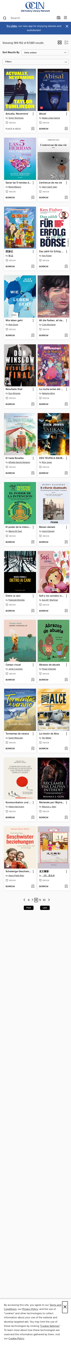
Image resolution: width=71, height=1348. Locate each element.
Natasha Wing (48, 393)
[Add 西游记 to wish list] (33, 267)
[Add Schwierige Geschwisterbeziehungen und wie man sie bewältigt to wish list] (33, 886)
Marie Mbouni (14, 187)
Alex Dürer (13, 324)
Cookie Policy (16, 1338)
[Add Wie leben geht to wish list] (33, 336)
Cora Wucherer (49, 324)
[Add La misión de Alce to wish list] (66, 749)
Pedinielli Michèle (16, 600)
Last (45, 907)
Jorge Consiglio (15, 669)
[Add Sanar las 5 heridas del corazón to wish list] (33, 198)
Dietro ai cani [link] (13, 595)
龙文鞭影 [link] (44, 871)
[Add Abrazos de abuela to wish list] (66, 680)
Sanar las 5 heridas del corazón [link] (18, 182)
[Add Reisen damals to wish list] (66, 542)
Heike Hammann (16, 806)
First (28, 907)
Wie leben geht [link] (14, 320)
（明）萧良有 (48, 875)
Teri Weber (46, 738)
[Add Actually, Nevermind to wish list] (33, 129)
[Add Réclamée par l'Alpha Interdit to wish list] (66, 818)
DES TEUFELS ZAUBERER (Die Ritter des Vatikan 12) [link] (52, 458)
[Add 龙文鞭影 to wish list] (66, 886)
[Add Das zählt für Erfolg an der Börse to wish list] (66, 267)
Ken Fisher (47, 255)
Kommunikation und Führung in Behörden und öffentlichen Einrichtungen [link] (18, 802)
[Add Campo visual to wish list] (33, 680)
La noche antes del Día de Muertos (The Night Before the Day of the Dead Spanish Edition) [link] (52, 389)
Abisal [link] (42, 113)
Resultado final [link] (14, 389)
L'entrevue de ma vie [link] (50, 182)
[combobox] (29, 18)
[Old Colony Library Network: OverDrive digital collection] (35, 7)
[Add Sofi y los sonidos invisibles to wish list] (66, 611)
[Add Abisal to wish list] (66, 129)
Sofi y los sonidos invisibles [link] (52, 595)
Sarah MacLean (15, 738)
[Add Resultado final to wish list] (33, 404)
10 (44, 900)
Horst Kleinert (48, 531)
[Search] (4, 18)
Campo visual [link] (13, 664)
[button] (60, 43)
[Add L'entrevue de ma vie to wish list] (66, 198)
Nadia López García (51, 118)
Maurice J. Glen (49, 806)
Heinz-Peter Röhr (16, 875)
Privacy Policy (30, 1309)
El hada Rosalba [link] (15, 458)
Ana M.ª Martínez (50, 600)
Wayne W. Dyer (15, 531)
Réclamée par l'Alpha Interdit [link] (52, 802)
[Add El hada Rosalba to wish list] (33, 473)
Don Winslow (14, 393)
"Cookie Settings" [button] (50, 1326)
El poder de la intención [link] (18, 527)
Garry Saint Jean (49, 187)
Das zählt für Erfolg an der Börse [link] (52, 251)
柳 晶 (10, 255)
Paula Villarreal (49, 669)
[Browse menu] (65, 18)
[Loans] (59, 18)
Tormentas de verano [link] (17, 733)
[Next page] (49, 900)
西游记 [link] (9, 251)
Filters (8, 61)
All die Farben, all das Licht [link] (52, 320)
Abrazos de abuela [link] (49, 664)
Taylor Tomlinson (16, 118)
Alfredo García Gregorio (19, 462)
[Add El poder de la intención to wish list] (33, 542)
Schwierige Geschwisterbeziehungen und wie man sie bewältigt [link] (18, 871)
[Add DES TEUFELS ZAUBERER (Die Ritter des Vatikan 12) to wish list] (66, 473)
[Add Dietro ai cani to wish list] (33, 611)
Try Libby (11, 26)
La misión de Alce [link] (49, 733)
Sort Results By (10, 52)
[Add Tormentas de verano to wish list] (33, 749)
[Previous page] (24, 900)
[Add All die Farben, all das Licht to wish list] (66, 336)
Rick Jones (47, 462)
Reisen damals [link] (47, 527)
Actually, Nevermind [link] (17, 113)
